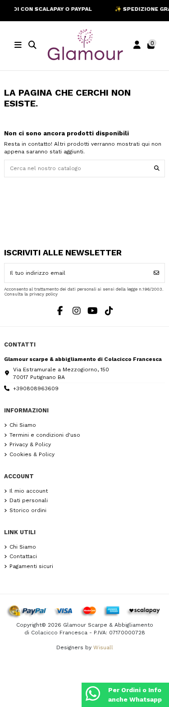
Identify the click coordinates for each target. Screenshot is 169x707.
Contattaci (23, 556)
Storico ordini (27, 510)
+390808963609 (36, 388)
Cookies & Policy (32, 454)
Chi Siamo (22, 425)
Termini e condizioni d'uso (44, 435)
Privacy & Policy (30, 444)
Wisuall (103, 647)
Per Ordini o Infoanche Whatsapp (135, 694)
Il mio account (28, 491)
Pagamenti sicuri (31, 566)
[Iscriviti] (156, 272)
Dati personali (28, 500)
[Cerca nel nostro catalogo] (157, 168)
